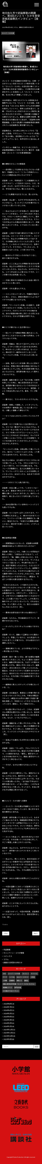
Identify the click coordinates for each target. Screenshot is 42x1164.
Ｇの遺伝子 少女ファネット (11, 991)
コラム (16, 27)
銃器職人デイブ (7, 987)
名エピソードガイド (22, 977)
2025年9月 (7, 1039)
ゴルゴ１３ (25, 973)
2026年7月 (7, 1007)
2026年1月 (7, 1026)
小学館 (5, 980)
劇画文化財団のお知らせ (26, 27)
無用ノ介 (19, 980)
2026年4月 (7, 1017)
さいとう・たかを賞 (8, 33)
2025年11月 (8, 1033)
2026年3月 (7, 1020)
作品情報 (6, 950)
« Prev (6, 933)
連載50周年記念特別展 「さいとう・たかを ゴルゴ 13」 (19, 984)
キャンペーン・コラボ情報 (13, 953)
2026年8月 (7, 1004)
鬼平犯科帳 (17, 987)
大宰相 (33, 977)
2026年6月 (7, 1010)
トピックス (7, 956)
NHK (4, 973)
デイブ (5, 977)
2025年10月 (8, 1036)
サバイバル (34, 973)
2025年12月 (8, 1030)
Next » (36, 933)
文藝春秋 (11, 980)
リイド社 (11, 977)
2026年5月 (7, 1013)
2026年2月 (7, 1023)
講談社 (26, 980)
